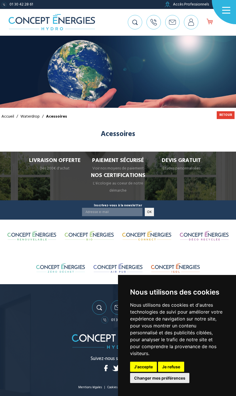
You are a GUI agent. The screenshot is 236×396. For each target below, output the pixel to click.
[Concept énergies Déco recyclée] (204, 235)
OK (149, 212)
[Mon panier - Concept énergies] (210, 22)
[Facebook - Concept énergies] (106, 368)
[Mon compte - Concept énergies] (191, 22)
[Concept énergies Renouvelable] (31, 235)
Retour (225, 115)
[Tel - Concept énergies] (153, 22)
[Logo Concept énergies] (52, 22)
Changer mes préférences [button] (159, 378)
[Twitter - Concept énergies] (116, 368)
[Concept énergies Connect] (146, 235)
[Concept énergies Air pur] (118, 268)
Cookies (112, 387)
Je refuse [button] (171, 366)
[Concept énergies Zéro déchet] (60, 268)
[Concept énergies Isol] (175, 268)
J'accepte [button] (143, 366)
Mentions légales (90, 387)
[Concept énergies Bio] (89, 235)
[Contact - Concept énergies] (172, 22)
